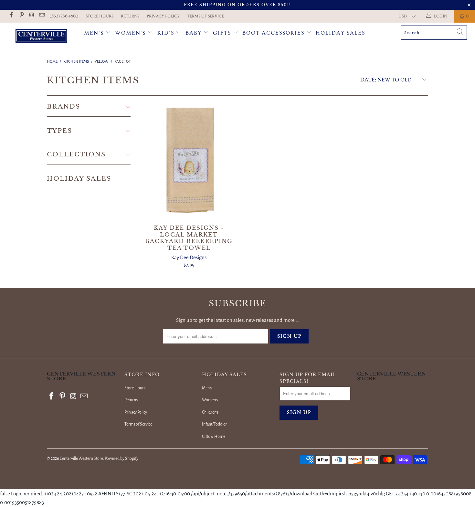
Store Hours (99, 16)
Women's (130, 33)
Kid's (165, 33)
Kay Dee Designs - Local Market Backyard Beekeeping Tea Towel (189, 160)
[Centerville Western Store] (41, 37)
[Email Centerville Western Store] (41, 16)
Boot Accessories (274, 33)
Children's (210, 412)
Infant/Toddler (214, 424)
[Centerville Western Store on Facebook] (11, 16)
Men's (94, 33)
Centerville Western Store (81, 458)
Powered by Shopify (121, 458)
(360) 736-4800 (63, 16)
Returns (130, 16)
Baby (194, 33)
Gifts (223, 33)
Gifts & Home (213, 436)
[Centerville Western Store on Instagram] (31, 16)
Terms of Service (205, 16)
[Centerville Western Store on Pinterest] (21, 16)
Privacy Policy (163, 16)
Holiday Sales (340, 33)
